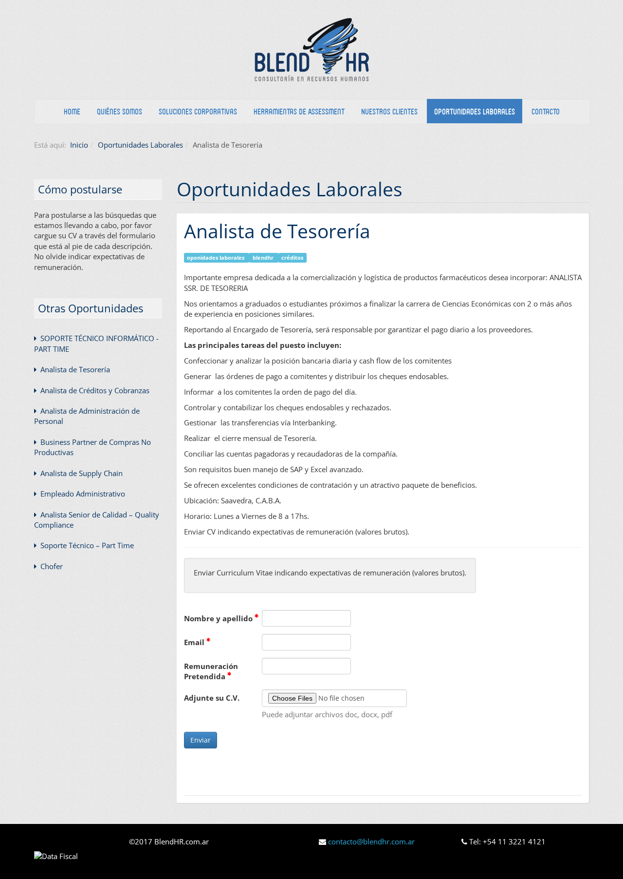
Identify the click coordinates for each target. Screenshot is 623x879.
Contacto (545, 111)
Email (195, 642)
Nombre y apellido (219, 618)
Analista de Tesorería (277, 231)
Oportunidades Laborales (474, 111)
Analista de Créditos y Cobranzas (93, 390)
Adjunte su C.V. (211, 698)
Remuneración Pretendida (211, 671)
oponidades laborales (216, 257)
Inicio (79, 145)
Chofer (50, 566)
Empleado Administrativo (81, 493)
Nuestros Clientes (389, 111)
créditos (292, 257)
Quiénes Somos (119, 111)
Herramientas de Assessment (299, 111)
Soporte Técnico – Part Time (86, 545)
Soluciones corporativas (198, 111)
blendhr (264, 257)
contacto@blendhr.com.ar (371, 841)
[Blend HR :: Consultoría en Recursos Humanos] (311, 49)
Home (72, 111)
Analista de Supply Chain (80, 473)
